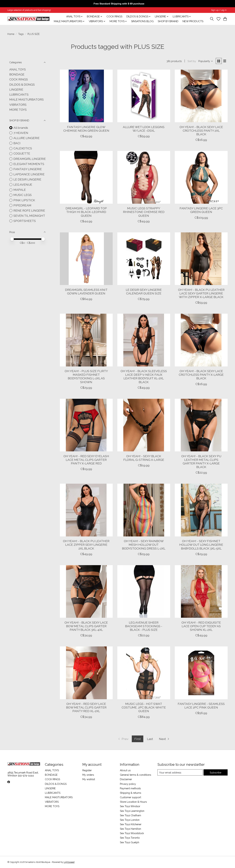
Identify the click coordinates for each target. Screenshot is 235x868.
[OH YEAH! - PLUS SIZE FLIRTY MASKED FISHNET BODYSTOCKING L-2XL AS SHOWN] (86, 340)
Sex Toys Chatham (130, 815)
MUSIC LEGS (22, 195)
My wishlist (88, 779)
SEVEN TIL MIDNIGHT (29, 215)
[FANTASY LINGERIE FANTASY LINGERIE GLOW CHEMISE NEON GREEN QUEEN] (86, 96)
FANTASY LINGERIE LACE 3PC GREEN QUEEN (201, 210)
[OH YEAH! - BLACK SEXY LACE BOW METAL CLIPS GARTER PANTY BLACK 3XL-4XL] (86, 591)
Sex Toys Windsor (130, 806)
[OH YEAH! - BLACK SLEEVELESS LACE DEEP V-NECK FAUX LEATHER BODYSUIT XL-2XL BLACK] (143, 340)
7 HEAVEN (20, 133)
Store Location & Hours (133, 801)
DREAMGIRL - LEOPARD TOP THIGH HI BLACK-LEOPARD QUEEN (86, 211)
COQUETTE (21, 153)
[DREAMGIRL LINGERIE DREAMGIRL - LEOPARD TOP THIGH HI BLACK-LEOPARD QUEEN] (86, 177)
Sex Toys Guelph (129, 842)
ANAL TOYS (17, 69)
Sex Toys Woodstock (132, 833)
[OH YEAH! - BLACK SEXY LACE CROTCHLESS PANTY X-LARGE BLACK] (201, 340)
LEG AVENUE (22, 184)
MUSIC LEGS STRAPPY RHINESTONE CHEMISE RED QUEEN (143, 211)
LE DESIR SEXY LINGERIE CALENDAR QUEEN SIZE (144, 291)
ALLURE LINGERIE (26, 138)
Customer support (130, 797)
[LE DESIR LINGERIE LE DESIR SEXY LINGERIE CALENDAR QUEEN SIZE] (143, 258)
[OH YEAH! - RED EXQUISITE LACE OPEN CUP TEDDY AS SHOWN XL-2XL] (201, 591)
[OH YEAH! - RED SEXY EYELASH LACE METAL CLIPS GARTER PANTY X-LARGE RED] (86, 425)
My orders (88, 774)
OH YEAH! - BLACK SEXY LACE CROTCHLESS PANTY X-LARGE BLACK (201, 374)
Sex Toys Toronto (130, 837)
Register (87, 770)
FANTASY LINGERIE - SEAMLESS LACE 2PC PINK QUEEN (201, 705)
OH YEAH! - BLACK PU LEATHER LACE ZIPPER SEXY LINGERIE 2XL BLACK (86, 544)
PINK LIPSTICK (24, 200)
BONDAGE (16, 74)
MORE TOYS (18, 109)
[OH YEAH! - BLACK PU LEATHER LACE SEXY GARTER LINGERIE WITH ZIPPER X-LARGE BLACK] (201, 258)
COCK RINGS (114, 16)
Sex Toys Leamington (132, 810)
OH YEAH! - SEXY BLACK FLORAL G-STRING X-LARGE (143, 458)
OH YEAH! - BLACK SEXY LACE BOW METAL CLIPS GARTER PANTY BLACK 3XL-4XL (86, 626)
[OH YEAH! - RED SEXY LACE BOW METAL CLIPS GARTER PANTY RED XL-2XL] (86, 672)
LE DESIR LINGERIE (27, 179)
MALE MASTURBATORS (26, 99)
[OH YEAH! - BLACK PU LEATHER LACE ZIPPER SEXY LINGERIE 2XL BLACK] (86, 510)
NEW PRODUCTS (193, 21)
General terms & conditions (135, 774)
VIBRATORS (17, 104)
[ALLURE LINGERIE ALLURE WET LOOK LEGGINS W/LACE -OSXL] (143, 96)
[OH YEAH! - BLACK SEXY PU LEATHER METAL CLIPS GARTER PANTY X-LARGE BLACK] (201, 425)
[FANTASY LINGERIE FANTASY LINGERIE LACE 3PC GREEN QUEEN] (201, 177)
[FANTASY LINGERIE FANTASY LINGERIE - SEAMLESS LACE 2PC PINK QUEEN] (201, 672)
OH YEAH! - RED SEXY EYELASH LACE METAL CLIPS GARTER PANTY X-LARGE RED (86, 459)
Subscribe (215, 772)
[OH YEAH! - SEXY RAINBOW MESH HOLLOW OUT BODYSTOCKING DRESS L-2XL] (143, 510)
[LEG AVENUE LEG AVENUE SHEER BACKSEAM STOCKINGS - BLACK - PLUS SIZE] (143, 591)
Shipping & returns (130, 792)
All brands (20, 127)
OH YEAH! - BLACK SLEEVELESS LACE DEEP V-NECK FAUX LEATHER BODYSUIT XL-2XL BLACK (144, 376)
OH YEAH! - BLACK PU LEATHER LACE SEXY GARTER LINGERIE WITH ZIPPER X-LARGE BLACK (201, 293)
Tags (21, 33)
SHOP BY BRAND (168, 21)
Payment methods (130, 788)
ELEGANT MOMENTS (28, 164)
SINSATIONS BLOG (142, 21)
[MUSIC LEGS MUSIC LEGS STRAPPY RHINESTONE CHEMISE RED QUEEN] (143, 177)
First (137, 739)
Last (150, 739)
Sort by (192, 61)
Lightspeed (69, 862)
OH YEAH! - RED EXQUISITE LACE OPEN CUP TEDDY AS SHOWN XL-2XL (201, 626)
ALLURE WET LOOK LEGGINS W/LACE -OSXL (143, 128)
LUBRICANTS (19, 94)
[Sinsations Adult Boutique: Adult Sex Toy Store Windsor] (28, 19)
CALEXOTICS (22, 148)
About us (125, 770)
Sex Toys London (130, 819)
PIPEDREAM (22, 205)
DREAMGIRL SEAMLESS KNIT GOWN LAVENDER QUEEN (86, 291)
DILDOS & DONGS (22, 84)
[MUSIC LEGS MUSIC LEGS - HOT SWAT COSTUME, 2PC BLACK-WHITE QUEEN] (143, 672)
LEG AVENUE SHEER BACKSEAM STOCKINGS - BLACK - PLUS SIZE (143, 626)
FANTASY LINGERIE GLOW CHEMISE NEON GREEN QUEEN (86, 128)
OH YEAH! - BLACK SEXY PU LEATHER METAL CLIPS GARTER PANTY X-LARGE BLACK (201, 461)
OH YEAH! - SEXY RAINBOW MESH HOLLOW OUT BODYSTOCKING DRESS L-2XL (143, 544)
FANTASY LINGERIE (27, 169)
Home (10, 33)
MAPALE (19, 189)
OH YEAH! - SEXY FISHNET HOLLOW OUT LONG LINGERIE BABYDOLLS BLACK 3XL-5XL (201, 544)
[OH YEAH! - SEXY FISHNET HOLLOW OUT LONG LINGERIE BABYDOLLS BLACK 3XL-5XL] (201, 510)
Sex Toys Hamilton (130, 828)
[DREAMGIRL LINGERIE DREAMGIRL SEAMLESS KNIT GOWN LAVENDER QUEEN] (86, 258)
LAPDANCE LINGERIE (29, 174)
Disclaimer (126, 779)
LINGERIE (16, 89)
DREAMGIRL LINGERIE (29, 159)
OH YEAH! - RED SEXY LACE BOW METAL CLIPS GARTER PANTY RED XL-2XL (86, 707)
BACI (16, 143)
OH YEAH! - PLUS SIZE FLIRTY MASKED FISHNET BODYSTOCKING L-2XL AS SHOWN (86, 376)
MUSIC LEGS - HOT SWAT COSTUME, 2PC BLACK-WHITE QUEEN (144, 707)
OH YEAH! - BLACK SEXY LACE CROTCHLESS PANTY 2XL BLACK (201, 130)
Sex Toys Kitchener (130, 824)
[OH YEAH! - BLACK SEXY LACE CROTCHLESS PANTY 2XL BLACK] (201, 96)
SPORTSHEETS (24, 221)
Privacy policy (128, 783)
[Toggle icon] (211, 19)
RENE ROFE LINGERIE (29, 210)
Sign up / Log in (219, 10)
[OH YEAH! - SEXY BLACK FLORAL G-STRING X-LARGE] (143, 425)
